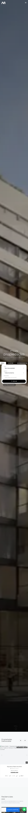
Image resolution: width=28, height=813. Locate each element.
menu (26, 3)
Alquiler (10, 363)
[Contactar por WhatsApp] (24, 809)
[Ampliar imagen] (27, 762)
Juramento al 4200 (14, 766)
